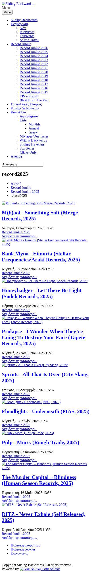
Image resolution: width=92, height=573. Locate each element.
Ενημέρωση (19, 24)
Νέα (23, 28)
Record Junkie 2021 (34, 68)
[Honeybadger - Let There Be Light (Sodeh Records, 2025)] (45, 281)
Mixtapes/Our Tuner (34, 136)
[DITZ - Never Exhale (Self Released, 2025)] (34, 505)
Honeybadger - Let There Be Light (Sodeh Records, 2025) (42, 293)
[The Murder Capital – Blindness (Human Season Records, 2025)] (46, 468)
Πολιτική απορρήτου (25, 545)
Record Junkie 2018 (34, 80)
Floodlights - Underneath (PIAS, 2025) (46, 411)
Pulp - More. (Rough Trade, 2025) (40, 442)
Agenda (16, 156)
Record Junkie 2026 (34, 48)
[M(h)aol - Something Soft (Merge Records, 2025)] (38, 203)
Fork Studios (50, 569)
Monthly (35, 124)
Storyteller (27, 148)
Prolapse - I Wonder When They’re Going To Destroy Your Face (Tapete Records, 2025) (43, 337)
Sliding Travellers (32, 144)
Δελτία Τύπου (29, 40)
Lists (23, 120)
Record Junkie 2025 (34, 52)
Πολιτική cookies (23, 549)
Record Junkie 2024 (34, 56)
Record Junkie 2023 (34, 60)
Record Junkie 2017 (34, 84)
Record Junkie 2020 (34, 72)
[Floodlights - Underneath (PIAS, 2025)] (31, 402)
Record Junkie (21, 44)
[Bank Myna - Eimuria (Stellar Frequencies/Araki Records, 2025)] (46, 244)
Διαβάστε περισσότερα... (19, 236)
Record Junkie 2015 (34, 92)
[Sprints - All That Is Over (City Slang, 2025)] (35, 365)
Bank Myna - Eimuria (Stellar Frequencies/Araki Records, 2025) (41, 257)
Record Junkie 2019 (34, 76)
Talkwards (27, 36)
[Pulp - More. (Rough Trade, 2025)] (28, 433)
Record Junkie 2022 (34, 64)
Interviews (27, 32)
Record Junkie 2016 (34, 88)
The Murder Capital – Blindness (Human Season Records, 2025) (39, 480)
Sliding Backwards (24, 20)
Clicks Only (28, 152)
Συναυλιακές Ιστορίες (26, 104)
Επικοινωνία (19, 553)
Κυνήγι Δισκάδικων (25, 108)
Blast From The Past (34, 100)
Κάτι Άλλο (18, 112)
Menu (7, 12)
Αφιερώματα (29, 116)
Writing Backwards (33, 140)
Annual (34, 128)
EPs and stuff (29, 96)
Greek (33, 132)
